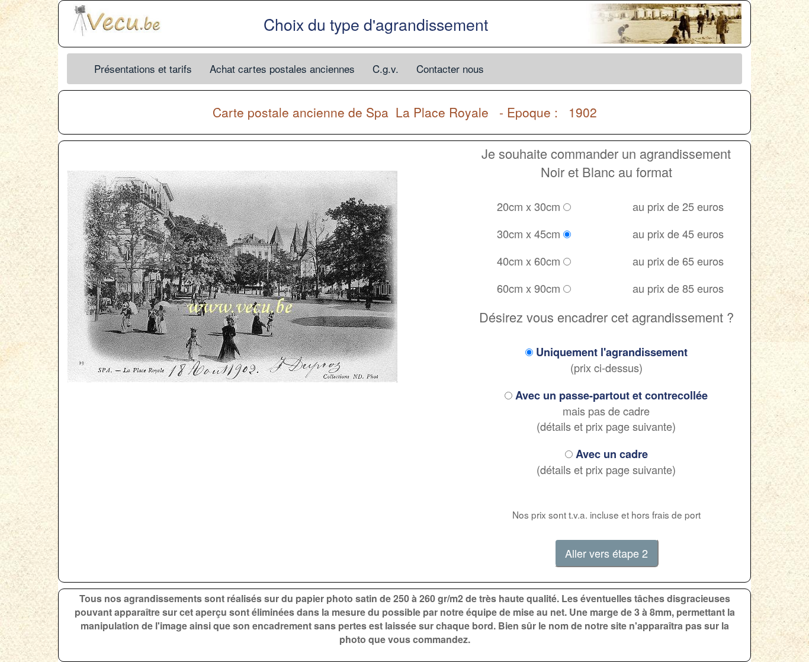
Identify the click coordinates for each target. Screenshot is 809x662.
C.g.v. (386, 68)
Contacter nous (450, 68)
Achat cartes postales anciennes (282, 68)
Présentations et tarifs (143, 68)
